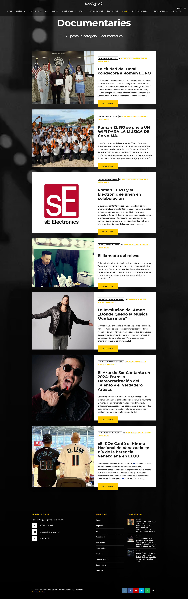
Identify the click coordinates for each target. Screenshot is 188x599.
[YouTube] (136, 590)
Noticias (99, 554)
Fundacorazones (159, 11)
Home (9, 11)
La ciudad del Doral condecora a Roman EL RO (124, 71)
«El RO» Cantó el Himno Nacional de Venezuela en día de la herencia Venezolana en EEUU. (123, 450)
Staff (82, 11)
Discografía (35, 11)
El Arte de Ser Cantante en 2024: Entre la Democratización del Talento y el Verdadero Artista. (124, 381)
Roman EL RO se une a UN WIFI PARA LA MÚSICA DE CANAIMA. (124, 131)
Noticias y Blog (140, 11)
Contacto (99, 571)
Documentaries (128, 58)
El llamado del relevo (119, 255)
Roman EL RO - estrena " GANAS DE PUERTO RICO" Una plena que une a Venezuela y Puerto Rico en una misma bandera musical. (146, 526)
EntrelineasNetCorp (38, 592)
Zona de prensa (102, 559)
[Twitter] (141, 590)
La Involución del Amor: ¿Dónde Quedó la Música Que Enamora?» (123, 314)
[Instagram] (124, 590)
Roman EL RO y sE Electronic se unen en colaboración (119, 194)
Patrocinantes (96, 11)
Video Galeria (68, 11)
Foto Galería (51, 11)
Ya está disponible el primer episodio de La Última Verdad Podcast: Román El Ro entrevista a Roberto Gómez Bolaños (146, 542)
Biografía (21, 11)
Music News (103, 61)
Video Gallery (101, 548)
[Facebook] (130, 590)
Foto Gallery (100, 542)
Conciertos (112, 11)
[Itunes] (153, 590)
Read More (107, 103)
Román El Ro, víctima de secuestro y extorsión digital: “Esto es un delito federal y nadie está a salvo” (146, 557)
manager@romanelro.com (49, 532)
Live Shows (141, 58)
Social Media (101, 565)
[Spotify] (147, 590)
